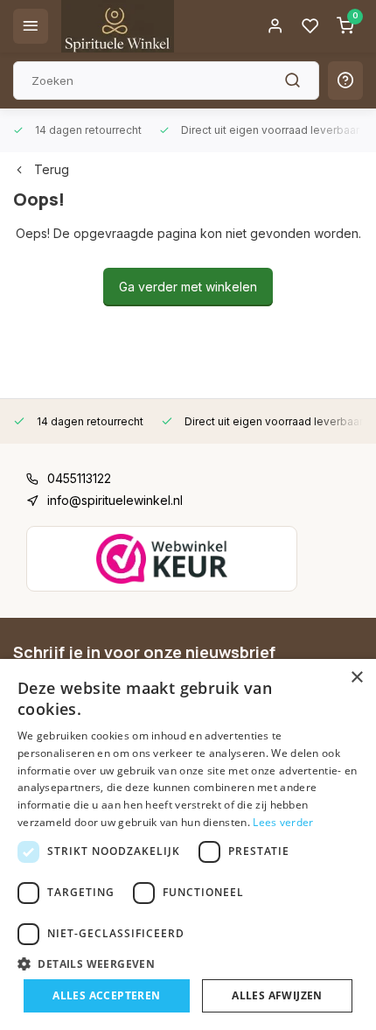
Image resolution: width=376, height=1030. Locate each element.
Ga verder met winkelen (188, 286)
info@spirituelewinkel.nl (115, 500)
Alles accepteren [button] (106, 995)
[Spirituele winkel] (117, 26)
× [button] (356, 677)
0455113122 (79, 478)
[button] (188, 963)
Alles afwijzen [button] (277, 995)
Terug (51, 169)
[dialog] (188, 844)
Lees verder (283, 822)
